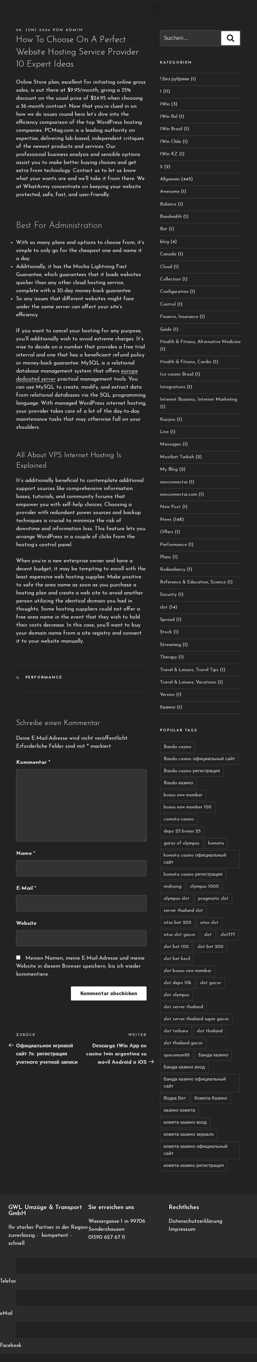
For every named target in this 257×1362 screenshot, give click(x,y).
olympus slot (176, 898)
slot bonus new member (187, 970)
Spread (167, 619)
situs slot (209, 922)
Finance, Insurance (179, 316)
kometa (216, 843)
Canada (168, 254)
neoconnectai (173, 482)
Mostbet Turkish (177, 457)
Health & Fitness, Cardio (185, 362)
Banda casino (177, 746)
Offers (166, 532)
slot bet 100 (176, 946)
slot (164, 607)
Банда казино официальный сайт (195, 1083)
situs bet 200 (177, 922)
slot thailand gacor (183, 1043)
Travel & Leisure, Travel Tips (189, 669)
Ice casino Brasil (176, 374)
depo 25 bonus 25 (182, 831)
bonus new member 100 (187, 807)
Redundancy (172, 569)
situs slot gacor (179, 934)
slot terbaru (176, 1031)
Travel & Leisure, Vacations (188, 682)
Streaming (170, 644)
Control (168, 304)
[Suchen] (230, 38)
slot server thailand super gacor (196, 1019)
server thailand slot (183, 910)
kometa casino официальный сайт (195, 859)
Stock (166, 632)
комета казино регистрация (194, 1165)
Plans (165, 557)
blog (164, 241)
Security (168, 594)
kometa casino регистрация (193, 874)
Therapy (168, 657)
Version (167, 694)
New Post (170, 506)
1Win (165, 104)
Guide (166, 329)
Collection (170, 279)
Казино (167, 707)
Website (26, 923)
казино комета (179, 1110)
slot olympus (176, 994)
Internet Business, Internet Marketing (198, 399)
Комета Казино (210, 1098)
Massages (170, 444)
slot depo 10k (177, 982)
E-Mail (26, 888)
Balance (168, 204)
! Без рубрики (174, 79)
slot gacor (210, 982)
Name (25, 853)
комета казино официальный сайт (196, 1150)
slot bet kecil (177, 958)
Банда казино (213, 1055)
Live (164, 431)
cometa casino (179, 819)
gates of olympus (181, 843)
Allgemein (170, 179)
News (166, 519)
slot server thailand (183, 1007)
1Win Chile (170, 141)
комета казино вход (185, 1122)
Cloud (166, 266)
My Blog (169, 469)
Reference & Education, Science (193, 582)
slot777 (228, 934)
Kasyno (167, 419)
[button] (156, 8)
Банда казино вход (184, 1067)
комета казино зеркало (189, 1134)
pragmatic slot (213, 898)
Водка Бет (175, 1098)
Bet (163, 229)
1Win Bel (168, 116)
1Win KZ (169, 154)
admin (74, 30)
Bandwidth (171, 216)
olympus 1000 (204, 886)
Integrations (172, 387)
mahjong (172, 886)
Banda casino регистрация (192, 771)
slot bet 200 (210, 946)
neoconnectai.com (178, 494)
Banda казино (178, 783)
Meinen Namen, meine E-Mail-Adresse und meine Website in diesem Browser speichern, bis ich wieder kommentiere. (80, 966)
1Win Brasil (171, 129)
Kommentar (33, 762)
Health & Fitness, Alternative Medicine (200, 341)
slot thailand (210, 1031)
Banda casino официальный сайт (199, 759)
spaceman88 (177, 1055)
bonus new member (183, 795)
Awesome (169, 191)
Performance (44, 677)
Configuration (174, 291)
